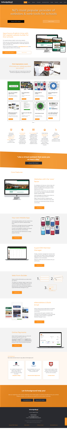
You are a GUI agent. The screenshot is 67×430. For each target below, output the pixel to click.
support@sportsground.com (35, 417)
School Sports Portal (39, 113)
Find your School (40, 425)
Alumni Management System (52, 93)
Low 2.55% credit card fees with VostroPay (53, 113)
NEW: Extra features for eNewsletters (12, 113)
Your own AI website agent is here (12, 93)
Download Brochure (27, 400)
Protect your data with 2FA (27, 113)
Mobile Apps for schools (38, 93)
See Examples (39, 207)
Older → (33, 122)
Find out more (17, 237)
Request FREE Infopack (16, 21)
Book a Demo (51, 21)
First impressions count (25, 93)
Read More (11, 119)
